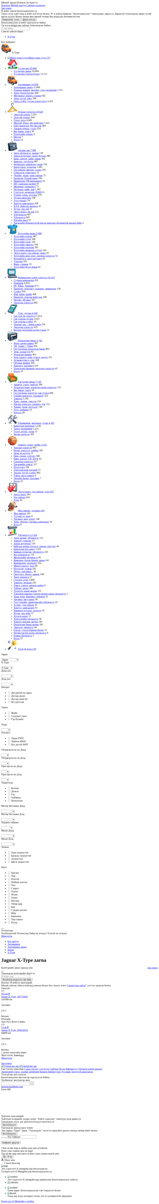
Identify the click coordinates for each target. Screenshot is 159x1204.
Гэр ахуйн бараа (29, 381)
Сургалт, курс (21, 579)
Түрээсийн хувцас (23, 134)
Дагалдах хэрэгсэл (23, 302)
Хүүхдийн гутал (22, 239)
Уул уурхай (20, 200)
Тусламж (66, 1071)
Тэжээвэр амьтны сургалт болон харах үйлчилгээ (40, 593)
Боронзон (16, 916)
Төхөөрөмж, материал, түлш (35, 423)
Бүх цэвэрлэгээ (22, 554)
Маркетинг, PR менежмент (28, 181)
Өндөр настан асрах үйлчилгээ (30, 633)
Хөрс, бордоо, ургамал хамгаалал (31, 521)
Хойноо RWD (18, 741)
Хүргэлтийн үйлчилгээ (26, 619)
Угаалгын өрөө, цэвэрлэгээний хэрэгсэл (35, 387)
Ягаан (14, 894)
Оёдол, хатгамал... (23, 571)
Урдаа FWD (17, 738)
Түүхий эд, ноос (22, 516)
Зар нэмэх (6, 8)
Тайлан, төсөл (21, 588)
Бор (13, 907)
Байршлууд (71, 1069)
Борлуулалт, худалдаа (25, 167)
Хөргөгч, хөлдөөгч (24, 365)
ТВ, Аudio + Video (23, 346)
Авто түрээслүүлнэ (24, 93)
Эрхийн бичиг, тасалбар (26, 478)
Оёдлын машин (22, 363)
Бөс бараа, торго (22, 131)
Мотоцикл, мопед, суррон (27, 95)
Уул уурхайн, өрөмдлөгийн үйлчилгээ (34, 602)
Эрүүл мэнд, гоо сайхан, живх (30, 253)
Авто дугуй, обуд (23, 98)
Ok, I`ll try (7, 1157)
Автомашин (27, 84)
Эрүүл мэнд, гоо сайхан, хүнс (35, 491)
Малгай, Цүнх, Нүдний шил (29, 123)
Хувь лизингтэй (19, 852)
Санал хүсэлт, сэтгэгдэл (36, 1069)
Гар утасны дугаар (23, 318)
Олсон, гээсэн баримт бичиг (29, 630)
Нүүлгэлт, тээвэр (23, 568)
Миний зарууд (18, 5)
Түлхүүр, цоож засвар (25, 591)
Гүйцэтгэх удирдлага (25, 172)
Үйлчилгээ (19, 217)
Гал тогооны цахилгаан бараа (29, 349)
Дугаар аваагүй (19, 699)
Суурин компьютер (24, 280)
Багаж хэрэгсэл (22, 434)
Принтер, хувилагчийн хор (28, 297)
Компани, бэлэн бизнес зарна (29, 560)
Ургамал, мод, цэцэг (24, 519)
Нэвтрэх (5, 5)
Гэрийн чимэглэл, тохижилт (29, 395)
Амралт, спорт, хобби (32, 444)
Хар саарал (17, 919)
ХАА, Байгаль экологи (26, 206)
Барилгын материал (24, 426)
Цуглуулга (19, 467)
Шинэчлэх (6, 936)
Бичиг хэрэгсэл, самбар (26, 450)
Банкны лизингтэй (21, 855)
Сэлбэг (17, 291)
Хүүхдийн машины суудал (28, 250)
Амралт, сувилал (22, 540)
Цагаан (15, 872)
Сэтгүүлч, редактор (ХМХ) (28, 192)
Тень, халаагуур (22, 351)
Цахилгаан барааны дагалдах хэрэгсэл (34, 368)
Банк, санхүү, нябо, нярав (27, 158)
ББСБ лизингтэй (20, 862)
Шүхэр (17, 137)
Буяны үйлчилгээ (23, 635)
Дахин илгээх (29, 19)
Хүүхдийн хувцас (23, 236)
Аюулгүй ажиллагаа (82, 1071)
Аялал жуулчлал (22, 543)
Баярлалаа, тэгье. (11, 19)
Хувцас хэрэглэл (30, 111)
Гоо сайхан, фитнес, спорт (27, 170)
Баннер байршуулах (50, 1071)
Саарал (15, 888)
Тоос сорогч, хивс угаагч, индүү (31, 357)
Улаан (14, 897)
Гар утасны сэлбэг (23, 321)
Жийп (14, 713)
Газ (13, 794)
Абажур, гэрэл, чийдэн (26, 384)
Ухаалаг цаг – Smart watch (27, 324)
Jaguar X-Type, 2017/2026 (14, 996)
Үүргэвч (18, 261)
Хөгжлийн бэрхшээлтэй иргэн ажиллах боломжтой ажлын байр (48, 223)
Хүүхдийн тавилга (24, 244)
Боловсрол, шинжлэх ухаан (28, 164)
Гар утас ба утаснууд (25, 316)
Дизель (15, 791)
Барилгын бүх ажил (24, 549)
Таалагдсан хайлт (76, 985)
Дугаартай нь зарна (21, 692)
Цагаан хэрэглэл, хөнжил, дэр (29, 404)
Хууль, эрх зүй (21, 209)
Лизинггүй (17, 858)
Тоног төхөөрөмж (23, 428)
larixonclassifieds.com (12, 1086)
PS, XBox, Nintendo (24, 286)
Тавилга (18, 398)
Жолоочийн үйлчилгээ (26, 557)
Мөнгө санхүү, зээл (24, 566)
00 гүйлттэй (17, 702)
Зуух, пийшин (21, 409)
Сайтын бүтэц (57, 1069)
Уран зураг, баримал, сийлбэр (29, 596)
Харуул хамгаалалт (24, 203)
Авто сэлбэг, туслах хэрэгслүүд (30, 101)
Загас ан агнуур (22, 453)
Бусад (17, 139)
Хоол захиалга (21, 577)
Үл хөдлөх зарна (22, 71)
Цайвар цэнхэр (19, 882)
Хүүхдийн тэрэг (22, 242)
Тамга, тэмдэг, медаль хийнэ (29, 585)
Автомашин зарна (23, 87)
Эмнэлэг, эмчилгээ (24, 627)
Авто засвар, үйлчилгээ (26, 538)
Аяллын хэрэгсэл (23, 447)
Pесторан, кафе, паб (24, 189)
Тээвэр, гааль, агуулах (25, 195)
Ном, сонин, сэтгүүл (24, 456)
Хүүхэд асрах (21, 616)
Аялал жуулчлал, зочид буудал (30, 156)
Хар (13, 876)
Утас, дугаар (27, 313)
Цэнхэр (15, 879)
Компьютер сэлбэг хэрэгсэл (36, 277)
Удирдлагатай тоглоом (25, 470)
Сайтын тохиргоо (35, 5)
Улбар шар (16, 903)
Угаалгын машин (23, 354)
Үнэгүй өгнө (26, 649)
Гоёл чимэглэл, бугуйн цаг (28, 125)
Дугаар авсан (18, 696)
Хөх (13, 885)
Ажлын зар (26, 150)
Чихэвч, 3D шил (22, 300)
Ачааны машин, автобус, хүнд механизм (35, 90)
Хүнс (16, 500)
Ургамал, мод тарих (24, 599)
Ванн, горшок (21, 264)
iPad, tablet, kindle (23, 294)
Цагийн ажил (21, 220)
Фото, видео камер (24, 343)
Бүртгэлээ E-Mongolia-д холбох (17, 1201)
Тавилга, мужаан (23, 582)
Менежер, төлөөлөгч (25, 186)
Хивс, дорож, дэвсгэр (25, 401)
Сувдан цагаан (19, 910)
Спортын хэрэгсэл (24, 461)
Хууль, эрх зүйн (22, 613)
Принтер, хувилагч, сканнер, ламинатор (35, 288)
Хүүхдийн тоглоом (24, 247)
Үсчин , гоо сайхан (24, 605)
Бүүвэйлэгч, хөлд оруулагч (28, 258)
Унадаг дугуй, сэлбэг (25, 472)
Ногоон (15, 900)
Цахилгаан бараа (29, 340)
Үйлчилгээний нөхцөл (90, 1069)
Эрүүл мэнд (20, 494)
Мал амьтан (20, 513)
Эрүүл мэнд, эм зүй (24, 211)
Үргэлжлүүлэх (9, 1125)
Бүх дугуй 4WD (19, 744)
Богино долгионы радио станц (30, 330)
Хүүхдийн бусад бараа (25, 267)
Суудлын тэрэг (19, 716)
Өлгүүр (18, 412)
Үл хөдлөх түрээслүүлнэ (27, 74)
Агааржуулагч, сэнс (24, 360)
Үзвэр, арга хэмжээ (24, 475)
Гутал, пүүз (20, 120)
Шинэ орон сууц (39, 57)
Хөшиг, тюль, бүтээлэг (26, 407)
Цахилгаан (17, 800)
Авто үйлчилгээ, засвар (26, 153)
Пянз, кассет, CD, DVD (26, 458)
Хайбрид (16, 797)
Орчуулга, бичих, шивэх (26, 574)
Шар (13, 913)
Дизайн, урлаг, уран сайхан (28, 175)
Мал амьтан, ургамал (30, 510)
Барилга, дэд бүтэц (24, 161)
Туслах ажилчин (22, 197)
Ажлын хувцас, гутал (25, 128)
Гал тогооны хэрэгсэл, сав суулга (31, 393)
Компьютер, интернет (25, 563)
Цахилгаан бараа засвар (26, 624)
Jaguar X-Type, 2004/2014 (14, 1030)
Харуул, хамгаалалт (24, 607)
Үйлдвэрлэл (20, 214)
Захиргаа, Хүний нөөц (26, 178)
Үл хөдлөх (27, 68)
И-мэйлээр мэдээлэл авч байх (16, 980)
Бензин (15, 788)
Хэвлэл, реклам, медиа (26, 621)
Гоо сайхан (19, 497)
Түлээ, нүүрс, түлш (24, 431)
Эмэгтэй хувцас (22, 114)
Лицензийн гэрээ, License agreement (20, 1071)
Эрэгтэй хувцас (22, 117)
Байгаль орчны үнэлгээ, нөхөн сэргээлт (35, 546)
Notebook (18, 283)
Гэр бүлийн (17, 719)
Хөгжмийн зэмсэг (23, 464)
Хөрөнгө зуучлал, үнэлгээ (27, 610)
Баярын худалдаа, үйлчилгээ (29, 552)
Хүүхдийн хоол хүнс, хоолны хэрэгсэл (34, 255)
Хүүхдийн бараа (29, 233)
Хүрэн (14, 891)
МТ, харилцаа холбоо (25, 183)
